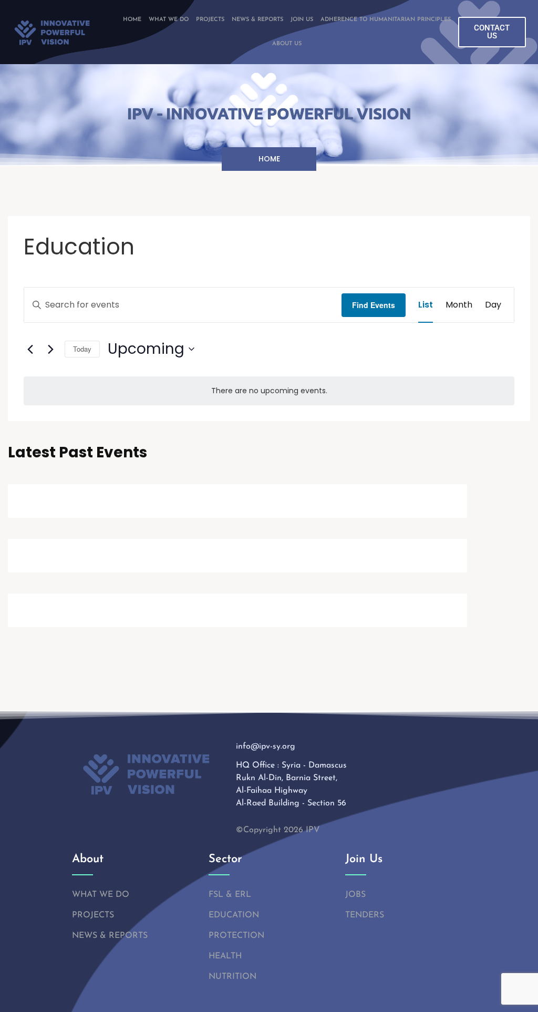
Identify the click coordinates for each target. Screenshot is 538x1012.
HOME (132, 20)
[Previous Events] (30, 349)
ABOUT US (287, 44)
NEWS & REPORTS (257, 20)
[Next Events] (50, 349)
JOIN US (302, 20)
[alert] (269, 390)
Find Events (373, 305)
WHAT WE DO (169, 20)
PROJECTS (210, 20)
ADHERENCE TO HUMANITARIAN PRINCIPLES (385, 20)
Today (82, 349)
